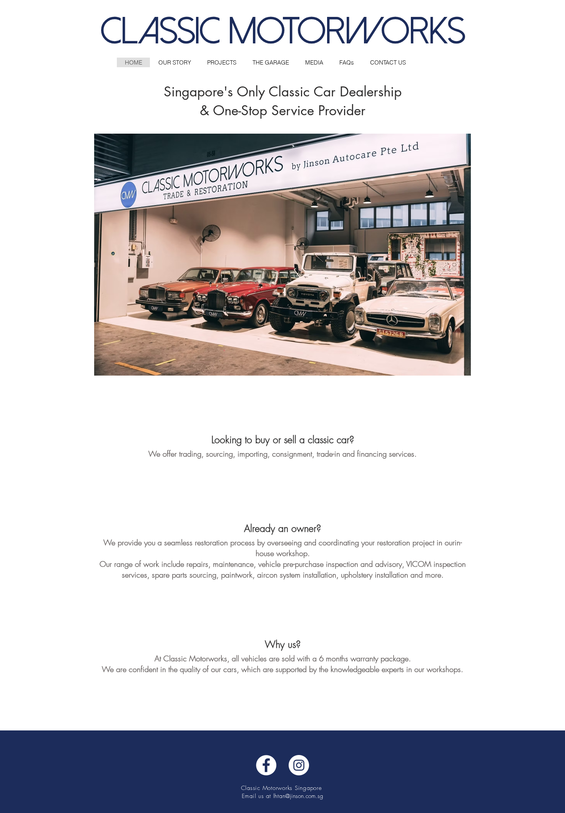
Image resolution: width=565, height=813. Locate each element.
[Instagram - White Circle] (299, 765)
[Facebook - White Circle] (266, 765)
